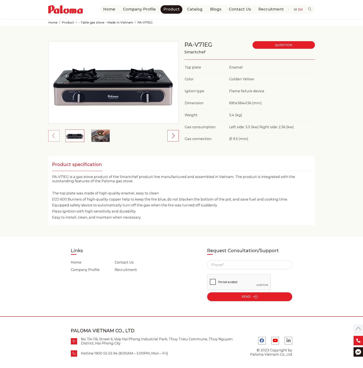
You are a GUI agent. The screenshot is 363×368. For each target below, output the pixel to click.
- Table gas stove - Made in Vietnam (105, 22)
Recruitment (271, 9)
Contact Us (240, 9)
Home (109, 9)
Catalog (195, 9)
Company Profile (139, 9)
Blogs (215, 9)
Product (171, 9)
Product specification (77, 164)
